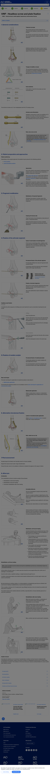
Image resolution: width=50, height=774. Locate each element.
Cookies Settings (6, 771)
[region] (25, 769)
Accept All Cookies (16, 771)
